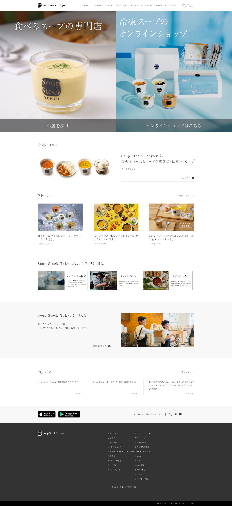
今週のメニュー (87, 5)
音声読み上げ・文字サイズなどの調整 (186, 5)
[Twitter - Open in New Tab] (170, 414)
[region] (116, 227)
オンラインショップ (120, 5)
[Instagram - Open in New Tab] (175, 414)
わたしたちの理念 (170, 5)
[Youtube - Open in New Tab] (180, 414)
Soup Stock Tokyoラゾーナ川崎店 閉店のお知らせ (115, 382)
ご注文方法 (108, 5)
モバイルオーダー (141, 438)
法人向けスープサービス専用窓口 (142, 5)
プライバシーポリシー (142, 479)
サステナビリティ (114, 470)
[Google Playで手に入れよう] (69, 414)
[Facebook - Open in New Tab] (165, 414)
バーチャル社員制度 (142, 451)
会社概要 (138, 474)
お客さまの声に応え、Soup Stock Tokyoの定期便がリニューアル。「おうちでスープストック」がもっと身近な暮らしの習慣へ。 (171, 385)
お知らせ (138, 456)
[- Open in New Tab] (157, 330)
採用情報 (159, 5)
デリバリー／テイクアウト (144, 433)
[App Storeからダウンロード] (47, 414)
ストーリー (138, 460)
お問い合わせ (140, 470)
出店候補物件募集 (142, 447)
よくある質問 (139, 465)
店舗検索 (98, 5)
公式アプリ (112, 465)
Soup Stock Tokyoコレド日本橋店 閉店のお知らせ (59, 382)
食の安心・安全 (141, 442)
